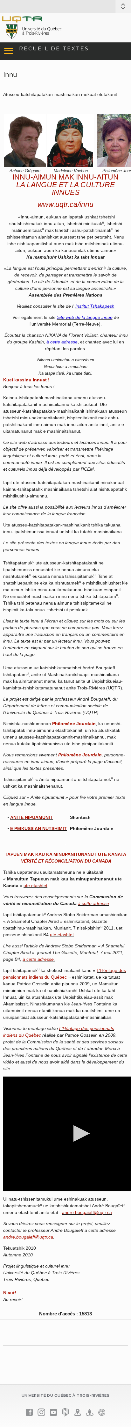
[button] (79, 1133)
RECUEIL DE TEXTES (54, 49)
